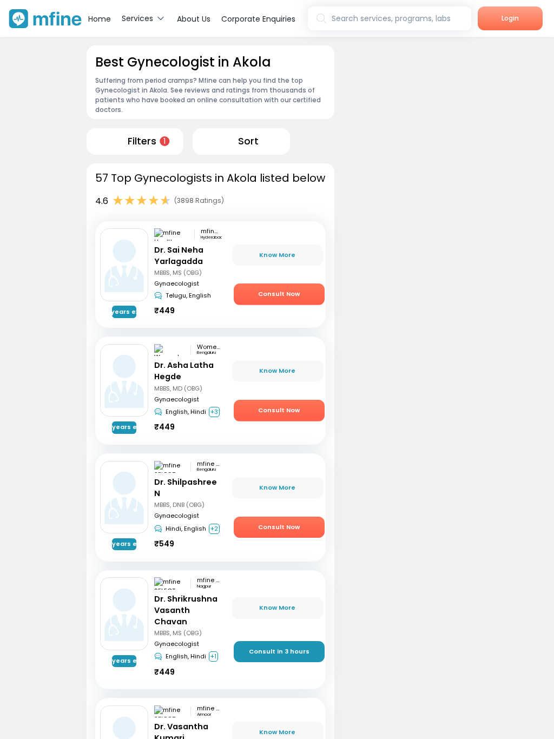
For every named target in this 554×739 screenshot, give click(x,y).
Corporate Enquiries (258, 19)
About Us (193, 19)
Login (510, 18)
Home (99, 19)
